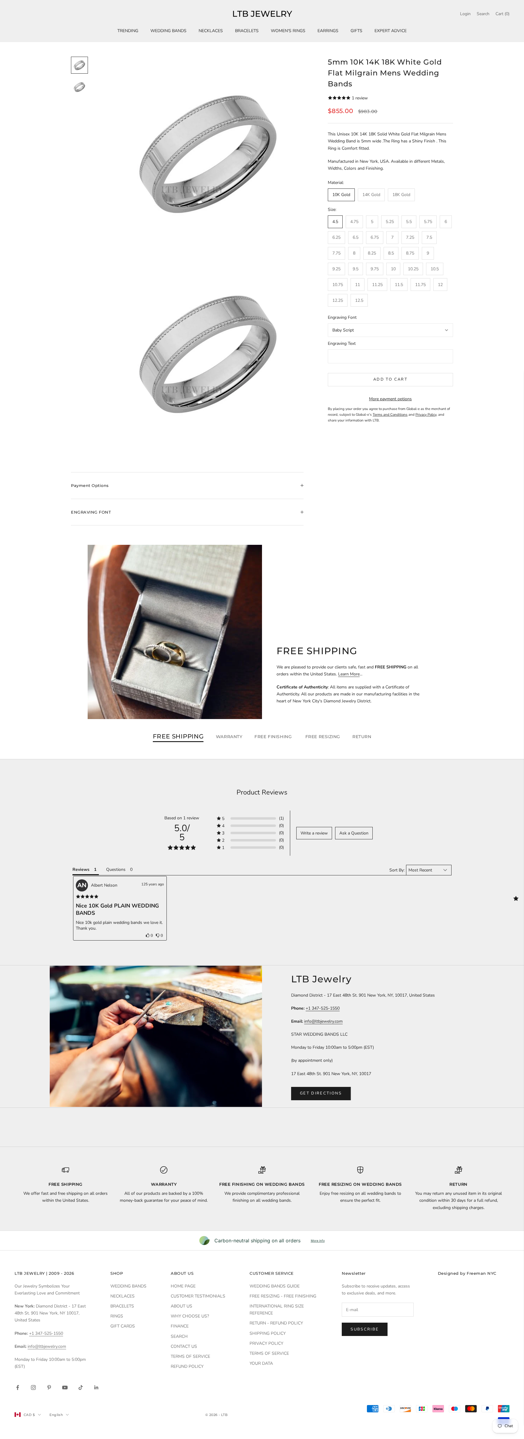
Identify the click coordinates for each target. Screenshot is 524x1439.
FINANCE (180, 1326)
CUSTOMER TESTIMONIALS (198, 1296)
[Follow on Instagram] (33, 1387)
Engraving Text (342, 344)
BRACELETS (247, 31)
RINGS (116, 1316)
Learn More (349, 674)
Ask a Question (353, 833)
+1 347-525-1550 (323, 1008)
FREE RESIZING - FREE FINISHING (283, 1296)
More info (318, 1240)
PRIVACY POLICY (266, 1343)
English (56, 1415)
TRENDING (127, 31)
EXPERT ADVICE (391, 31)
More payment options (390, 399)
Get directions (321, 1093)
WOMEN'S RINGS (288, 31)
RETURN (361, 736)
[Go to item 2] (79, 86)
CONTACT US (184, 1346)
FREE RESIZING (322, 736)
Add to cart (390, 379)
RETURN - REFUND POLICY (276, 1323)
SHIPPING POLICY (268, 1333)
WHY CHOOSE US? (190, 1316)
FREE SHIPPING (178, 737)
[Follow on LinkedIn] (96, 1387)
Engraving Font (342, 317)
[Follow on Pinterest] (49, 1387)
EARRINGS (327, 31)
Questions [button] (116, 869)
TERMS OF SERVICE (190, 1356)
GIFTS (356, 31)
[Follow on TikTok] (81, 1387)
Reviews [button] (80, 869)
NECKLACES (211, 31)
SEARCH (179, 1336)
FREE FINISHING (273, 736)
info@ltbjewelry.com (323, 1021)
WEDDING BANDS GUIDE (275, 1286)
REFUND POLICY (187, 1366)
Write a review (314, 833)
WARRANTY (229, 736)
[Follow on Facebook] (18, 1387)
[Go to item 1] (79, 65)
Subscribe (365, 1329)
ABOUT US (181, 1306)
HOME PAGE (183, 1286)
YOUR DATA (261, 1363)
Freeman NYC (481, 1273)
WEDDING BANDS (168, 31)
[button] (149, 935)
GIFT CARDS (122, 1326)
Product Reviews (262, 792)
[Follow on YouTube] (65, 1387)
